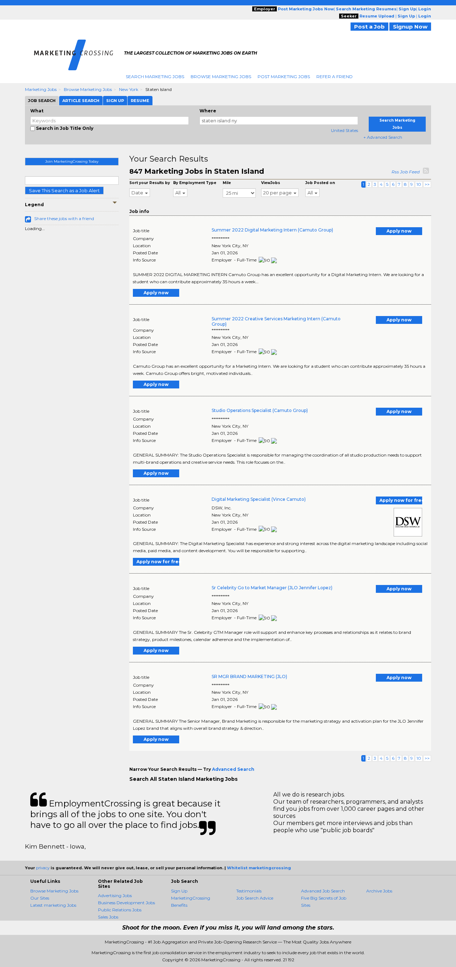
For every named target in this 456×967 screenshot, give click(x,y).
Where (208, 110)
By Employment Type (194, 182)
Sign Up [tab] (115, 100)
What (36, 110)
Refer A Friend (334, 76)
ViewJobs (270, 182)
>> (427, 184)
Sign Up (179, 891)
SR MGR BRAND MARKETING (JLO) (249, 676)
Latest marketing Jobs (53, 905)
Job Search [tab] (42, 100)
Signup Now (410, 26)
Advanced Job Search (323, 891)
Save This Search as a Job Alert (64, 190)
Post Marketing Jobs (284, 76)
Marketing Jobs (41, 89)
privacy (43, 867)
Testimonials (248, 891)
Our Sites (39, 898)
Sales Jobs (108, 917)
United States (344, 130)
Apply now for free (400, 500)
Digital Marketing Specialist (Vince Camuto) (259, 499)
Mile (227, 182)
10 (418, 184)
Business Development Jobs (126, 902)
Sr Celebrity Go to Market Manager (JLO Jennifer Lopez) (272, 587)
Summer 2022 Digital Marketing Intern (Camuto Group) (272, 230)
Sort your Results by (149, 182)
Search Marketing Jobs (155, 76)
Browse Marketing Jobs (221, 76)
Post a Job (369, 26)
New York (128, 89)
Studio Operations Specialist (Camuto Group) (260, 410)
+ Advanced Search (382, 137)
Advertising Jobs (115, 895)
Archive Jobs (379, 891)
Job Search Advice (254, 898)
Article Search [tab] (80, 100)
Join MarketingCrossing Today (71, 161)
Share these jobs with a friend (64, 218)
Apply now (399, 231)
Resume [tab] (140, 100)
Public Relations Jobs (119, 909)
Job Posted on (320, 182)
